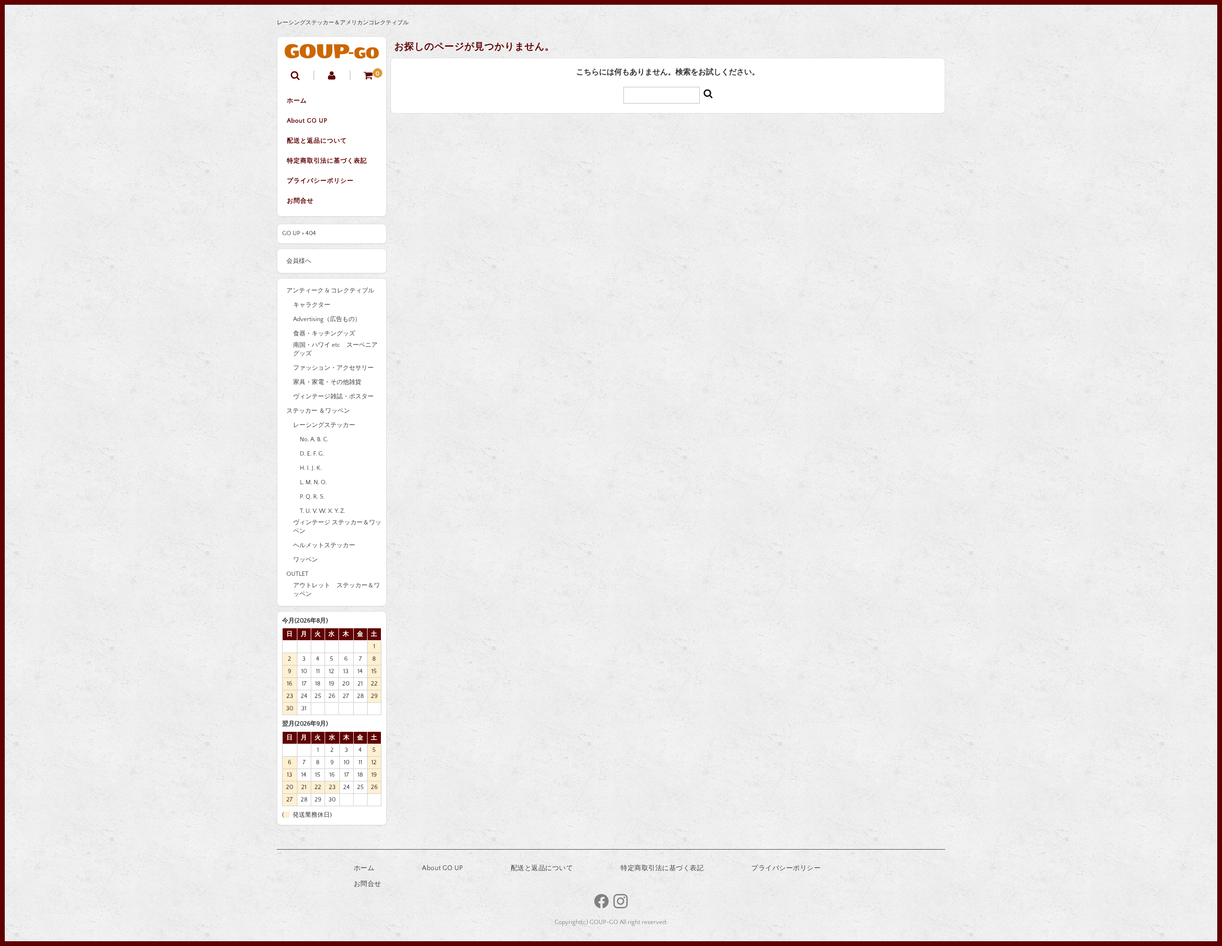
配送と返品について (317, 140)
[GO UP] (331, 51)
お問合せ (300, 201)
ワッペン (305, 559)
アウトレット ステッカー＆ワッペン (336, 589)
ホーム (297, 100)
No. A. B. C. (314, 439)
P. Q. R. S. (312, 496)
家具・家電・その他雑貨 (327, 382)
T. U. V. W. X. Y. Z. (322, 511)
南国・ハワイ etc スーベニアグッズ (335, 349)
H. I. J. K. (311, 468)
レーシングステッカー (324, 425)
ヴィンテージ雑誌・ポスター (333, 396)
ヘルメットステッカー (324, 545)
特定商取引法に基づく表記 (327, 160)
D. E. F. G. (312, 453)
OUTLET (297, 574)
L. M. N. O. (313, 482)
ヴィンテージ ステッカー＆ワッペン (337, 526)
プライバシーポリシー (320, 180)
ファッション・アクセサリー (333, 367)
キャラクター (311, 304)
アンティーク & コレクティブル (330, 290)
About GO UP (307, 120)
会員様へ (298, 261)
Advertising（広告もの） (327, 319)
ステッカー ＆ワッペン (318, 410)
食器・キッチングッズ (324, 333)
